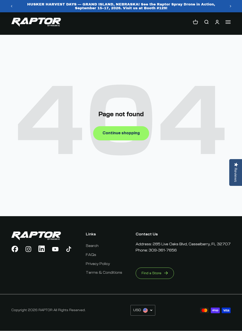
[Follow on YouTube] (55, 249)
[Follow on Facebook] (14, 249)
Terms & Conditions (104, 272)
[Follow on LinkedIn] (41, 249)
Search (92, 246)
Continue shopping (121, 133)
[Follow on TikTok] (68, 249)
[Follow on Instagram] (28, 249)
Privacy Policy (98, 264)
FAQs (91, 255)
